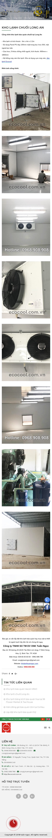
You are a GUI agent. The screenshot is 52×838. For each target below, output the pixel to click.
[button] (45, 727)
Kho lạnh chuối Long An (34, 18)
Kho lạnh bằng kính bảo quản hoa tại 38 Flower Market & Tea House (25, 700)
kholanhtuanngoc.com (29, 663)
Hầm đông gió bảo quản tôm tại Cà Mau (25, 707)
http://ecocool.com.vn (12, 774)
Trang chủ (6, 18)
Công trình (17, 18)
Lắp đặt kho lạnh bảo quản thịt (21, 712)
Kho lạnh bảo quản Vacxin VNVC (21, 689)
